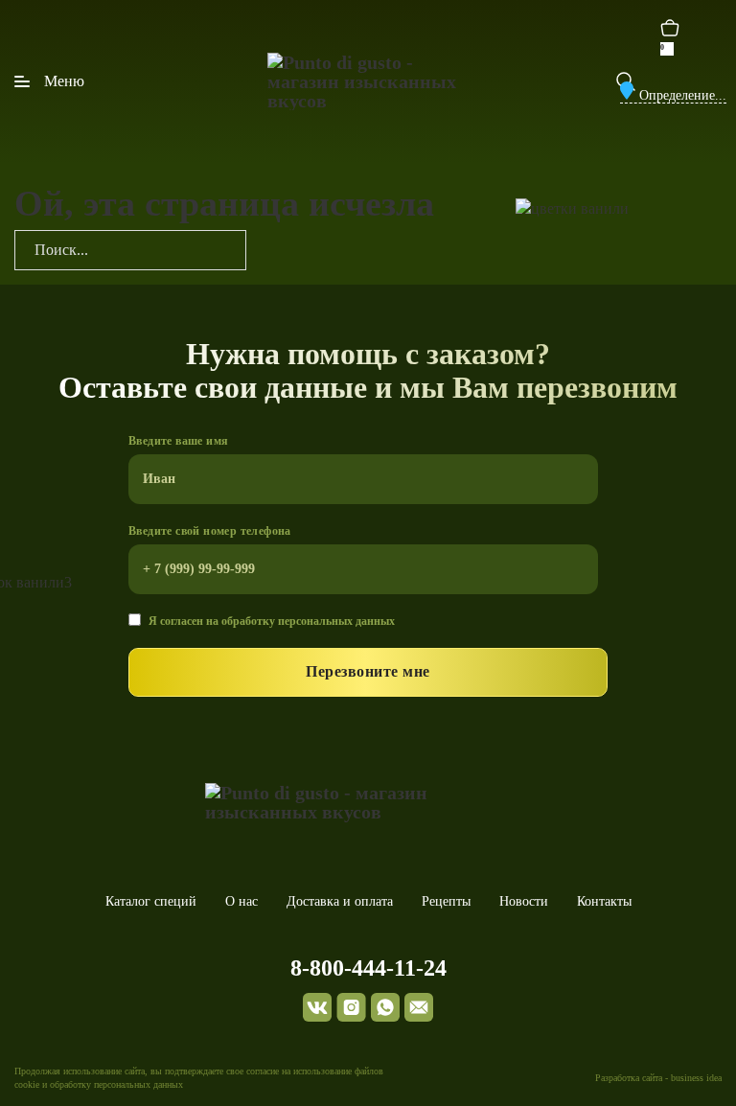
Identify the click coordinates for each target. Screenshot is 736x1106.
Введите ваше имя (178, 441)
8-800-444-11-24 (368, 968)
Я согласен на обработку (272, 621)
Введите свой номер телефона (209, 531)
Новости (523, 901)
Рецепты (446, 901)
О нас (241, 901)
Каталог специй (150, 901)
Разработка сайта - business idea (658, 1077)
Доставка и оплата (340, 901)
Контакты (604, 901)
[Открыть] (49, 81)
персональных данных (336, 621)
